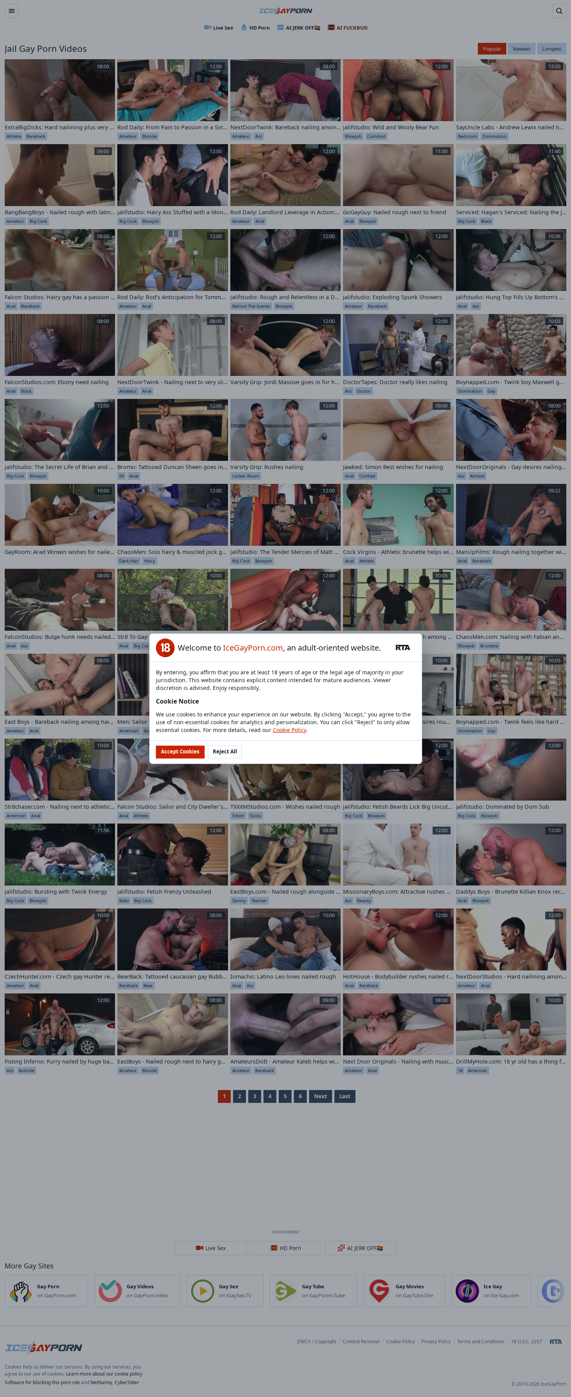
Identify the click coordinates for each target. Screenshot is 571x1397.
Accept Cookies (180, 751)
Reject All (225, 751)
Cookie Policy (289, 730)
